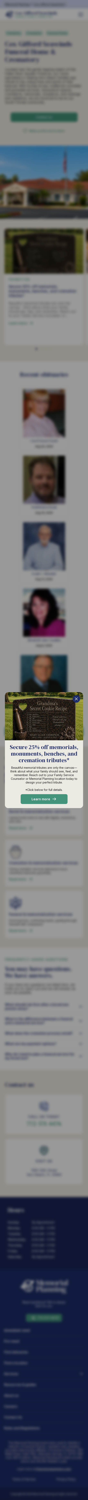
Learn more (41, 799)
